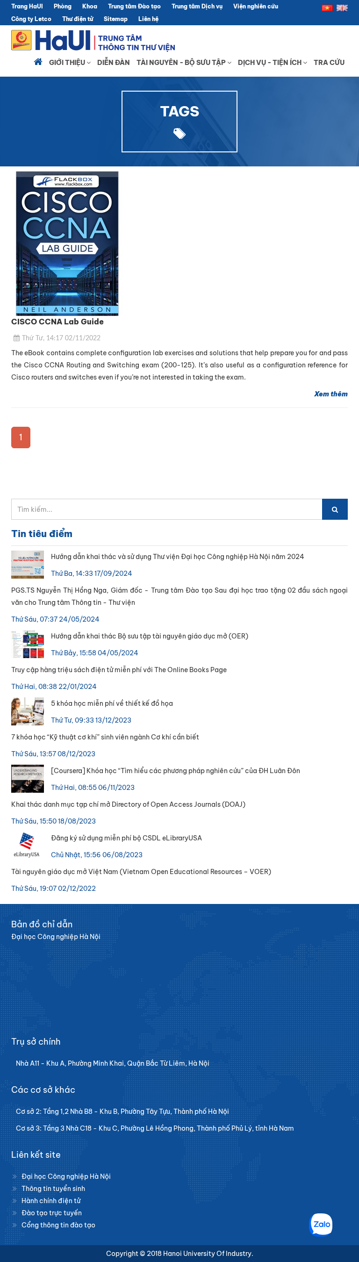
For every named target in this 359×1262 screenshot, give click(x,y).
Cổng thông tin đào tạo (58, 1225)
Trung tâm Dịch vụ (197, 6)
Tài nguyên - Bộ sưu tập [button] (181, 62)
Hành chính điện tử (51, 1201)
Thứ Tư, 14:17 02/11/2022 (61, 338)
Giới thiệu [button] (67, 62)
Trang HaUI (27, 6)
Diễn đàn (113, 62)
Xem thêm (331, 394)
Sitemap (116, 18)
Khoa (89, 6)
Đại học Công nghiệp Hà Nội (66, 1176)
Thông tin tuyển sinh (53, 1188)
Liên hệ (148, 18)
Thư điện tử (77, 18)
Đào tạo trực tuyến (52, 1213)
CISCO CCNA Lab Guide (57, 321)
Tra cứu (329, 62)
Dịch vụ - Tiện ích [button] (270, 62)
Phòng (63, 6)
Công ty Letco (31, 18)
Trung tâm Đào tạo (134, 6)
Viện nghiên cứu (255, 6)
